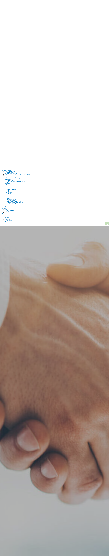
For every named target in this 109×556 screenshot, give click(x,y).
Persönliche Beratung (12, 189)
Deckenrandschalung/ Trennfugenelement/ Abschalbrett (17, 174)
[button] (54, 86)
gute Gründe (7, 216)
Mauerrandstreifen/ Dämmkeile (12, 173)
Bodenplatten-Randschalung (11, 171)
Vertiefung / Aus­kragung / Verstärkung (15, 202)
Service (4, 208)
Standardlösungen (9, 192)
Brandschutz (7, 183)
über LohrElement (9, 215)
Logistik (6, 212)
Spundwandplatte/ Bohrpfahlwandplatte (16, 181)
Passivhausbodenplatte (12, 199)
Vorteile (6, 186)
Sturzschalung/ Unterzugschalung (12, 175)
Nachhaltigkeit (8, 219)
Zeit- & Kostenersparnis (12, 187)
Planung (6, 209)
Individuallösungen (9, 197)
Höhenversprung (10, 205)
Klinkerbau (9, 194)
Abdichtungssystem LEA (7, 207)
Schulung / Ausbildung (10, 210)
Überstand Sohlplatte (11, 200)
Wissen (4, 221)
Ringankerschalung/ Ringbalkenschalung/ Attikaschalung (17, 177)
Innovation (7, 217)
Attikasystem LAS (6, 206)
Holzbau (9, 193)
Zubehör (6, 182)
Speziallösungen (8, 179)
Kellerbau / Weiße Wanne (12, 203)
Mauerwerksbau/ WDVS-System (14, 196)
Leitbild (6, 218)
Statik (8, 190)
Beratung (7, 211)
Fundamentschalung (9, 172)
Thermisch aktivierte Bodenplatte (14, 201)
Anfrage (8, 191)
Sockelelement (10, 180)
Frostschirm (9, 198)
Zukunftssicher (10, 188)
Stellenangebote (8, 220)
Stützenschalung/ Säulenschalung (12, 178)
